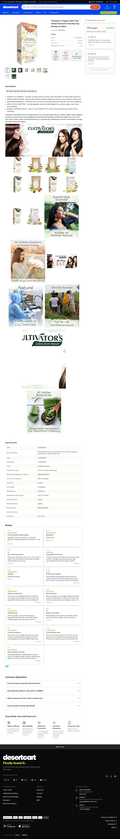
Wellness (6, 12)
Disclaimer (112, 824)
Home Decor (16, 12)
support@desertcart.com (88, 801)
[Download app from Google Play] (9, 826)
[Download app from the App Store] (24, 826)
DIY (45, 12)
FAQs (114, 827)
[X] (111, 776)
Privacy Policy (111, 821)
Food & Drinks (27, 12)
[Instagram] (107, 776)
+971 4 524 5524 (84, 809)
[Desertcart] (10, 7)
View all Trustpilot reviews (100, 70)
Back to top (60, 747)
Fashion (38, 12)
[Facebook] (115, 776)
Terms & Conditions (109, 817)
